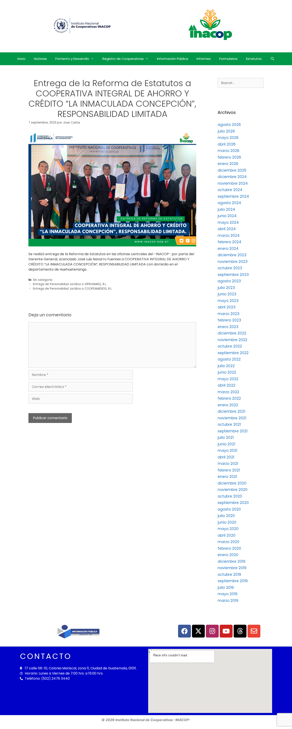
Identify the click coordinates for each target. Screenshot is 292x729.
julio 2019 (226, 587)
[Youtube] (226, 631)
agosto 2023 (229, 281)
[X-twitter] (198, 631)
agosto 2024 (229, 202)
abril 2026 (227, 144)
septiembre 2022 (233, 352)
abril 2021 (226, 457)
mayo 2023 (228, 300)
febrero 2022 (229, 398)
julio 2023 (226, 287)
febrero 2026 (229, 157)
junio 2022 (227, 372)
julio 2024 (226, 209)
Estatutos (254, 58)
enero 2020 (228, 554)
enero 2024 (228, 248)
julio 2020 (226, 515)
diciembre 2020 (232, 483)
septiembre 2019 (233, 580)
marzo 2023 (228, 313)
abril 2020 (227, 535)
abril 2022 (226, 385)
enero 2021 (227, 476)
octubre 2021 (229, 424)
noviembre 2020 (233, 489)
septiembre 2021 (233, 431)
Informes (204, 58)
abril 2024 (227, 228)
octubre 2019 (229, 574)
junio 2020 (227, 522)
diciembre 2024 (232, 176)
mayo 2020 (228, 528)
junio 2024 (227, 215)
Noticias (40, 58)
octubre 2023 (230, 268)
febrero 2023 (229, 320)
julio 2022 (226, 365)
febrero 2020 (229, 548)
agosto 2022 (229, 359)
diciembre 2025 (232, 170)
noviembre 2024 (233, 183)
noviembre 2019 (232, 567)
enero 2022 (228, 405)
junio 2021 (226, 444)
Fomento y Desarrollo (72, 58)
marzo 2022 (228, 392)
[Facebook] (184, 631)
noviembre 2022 (232, 339)
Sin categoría (42, 280)
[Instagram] (212, 631)
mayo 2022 (228, 378)
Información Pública (172, 58)
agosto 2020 (229, 509)
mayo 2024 (228, 222)
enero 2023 (228, 326)
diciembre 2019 (231, 561)
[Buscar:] (241, 82)
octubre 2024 (230, 189)
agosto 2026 (229, 124)
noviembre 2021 (232, 418)
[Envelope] (254, 631)
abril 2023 (227, 307)
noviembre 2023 (233, 261)
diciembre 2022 (232, 333)
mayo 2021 (227, 450)
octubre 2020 (230, 496)
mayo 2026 (228, 137)
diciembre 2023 (232, 255)
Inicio (21, 58)
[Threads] (240, 631)
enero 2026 (228, 163)
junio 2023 (227, 294)
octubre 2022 (230, 346)
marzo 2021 (228, 463)
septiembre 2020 (233, 502)
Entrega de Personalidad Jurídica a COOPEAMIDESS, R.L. (72, 289)
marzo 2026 (228, 150)
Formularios (228, 58)
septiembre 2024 (233, 196)
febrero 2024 (229, 241)
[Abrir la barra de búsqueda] (272, 58)
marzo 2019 (228, 600)
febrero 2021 (229, 470)
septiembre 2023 (233, 274)
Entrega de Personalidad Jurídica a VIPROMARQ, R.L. (70, 284)
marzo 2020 (228, 541)
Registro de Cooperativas (123, 58)
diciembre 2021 (231, 411)
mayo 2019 (227, 593)
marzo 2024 (229, 235)
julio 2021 (226, 437)
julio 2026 (226, 131)
